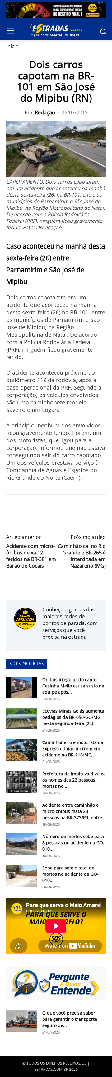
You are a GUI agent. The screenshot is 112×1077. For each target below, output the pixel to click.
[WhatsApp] (41, 507)
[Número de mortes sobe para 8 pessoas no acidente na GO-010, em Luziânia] (21, 844)
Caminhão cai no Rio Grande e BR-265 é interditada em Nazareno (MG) (82, 556)
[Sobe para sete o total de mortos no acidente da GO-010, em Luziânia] (21, 876)
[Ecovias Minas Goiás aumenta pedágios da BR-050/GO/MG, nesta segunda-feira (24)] (21, 718)
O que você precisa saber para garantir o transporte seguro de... (69, 1019)
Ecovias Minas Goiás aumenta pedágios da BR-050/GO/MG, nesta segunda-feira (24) (73, 717)
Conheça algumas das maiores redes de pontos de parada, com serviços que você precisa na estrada (70, 623)
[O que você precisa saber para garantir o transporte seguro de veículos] (21, 1021)
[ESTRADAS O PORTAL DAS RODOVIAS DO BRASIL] (56, 30)
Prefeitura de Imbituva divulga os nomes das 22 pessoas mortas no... (74, 780)
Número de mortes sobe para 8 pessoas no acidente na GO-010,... (73, 842)
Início (12, 46)
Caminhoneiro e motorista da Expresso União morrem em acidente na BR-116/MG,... (72, 748)
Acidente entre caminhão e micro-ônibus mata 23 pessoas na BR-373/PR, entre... (74, 811)
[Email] (55, 507)
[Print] (69, 507)
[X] (27, 507)
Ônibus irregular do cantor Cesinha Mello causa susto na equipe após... (73, 686)
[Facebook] (12, 507)
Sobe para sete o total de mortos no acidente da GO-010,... (70, 874)
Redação (45, 112)
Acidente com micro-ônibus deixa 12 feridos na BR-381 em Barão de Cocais (31, 556)
